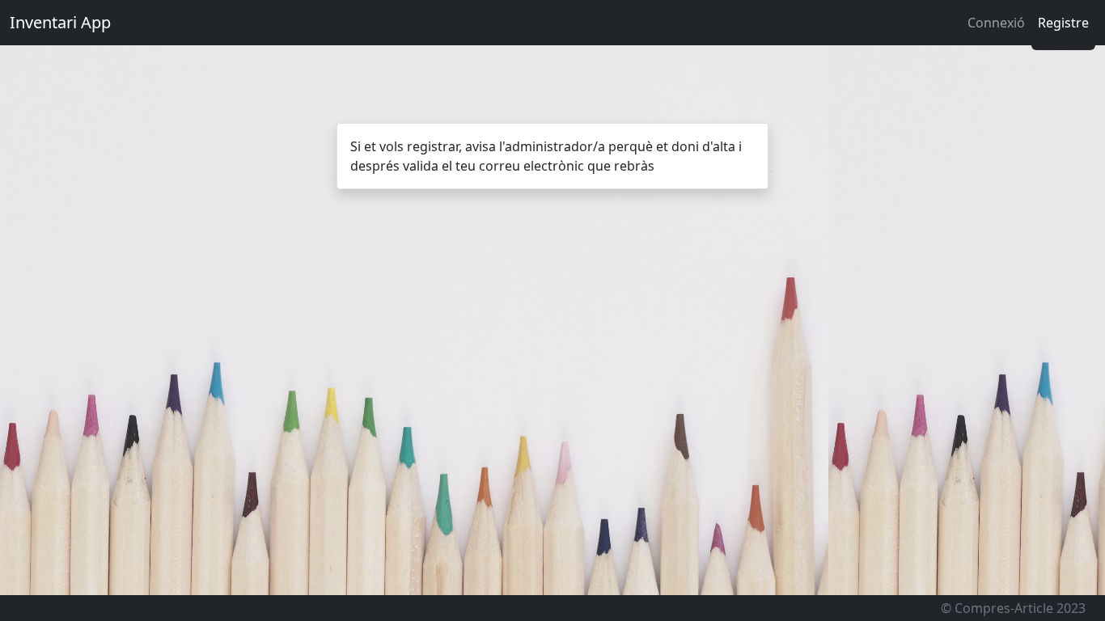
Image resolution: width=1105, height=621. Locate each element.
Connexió (996, 23)
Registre (1063, 23)
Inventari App (60, 22)
